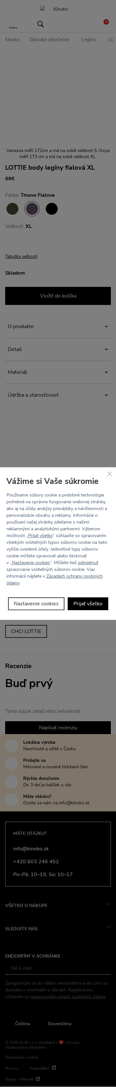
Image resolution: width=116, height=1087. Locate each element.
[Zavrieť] (109, 473)
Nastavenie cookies (31, 563)
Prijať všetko (40, 536)
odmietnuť (88, 563)
